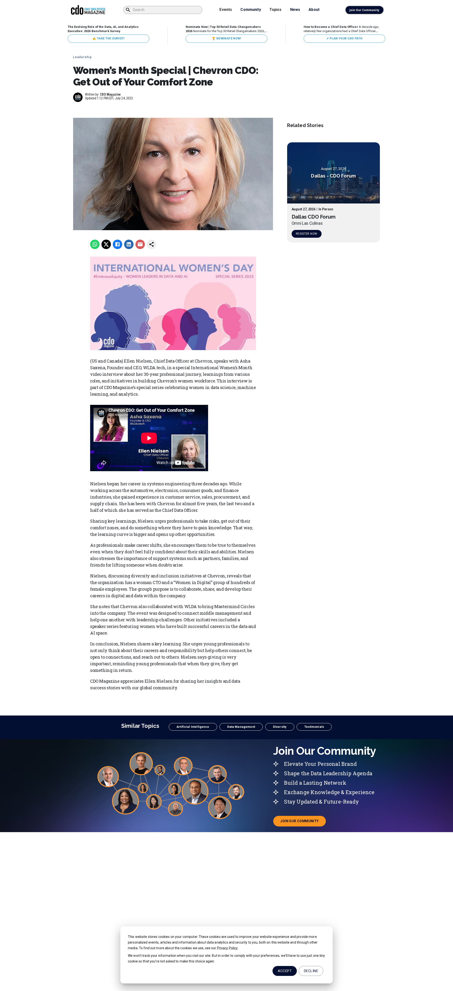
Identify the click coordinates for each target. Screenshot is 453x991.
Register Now (306, 233)
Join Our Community (364, 10)
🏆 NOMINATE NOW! (226, 38)
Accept (285, 971)
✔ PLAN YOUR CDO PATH (345, 38)
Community (250, 9)
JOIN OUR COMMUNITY (303, 822)
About (314, 9)
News (295, 9)
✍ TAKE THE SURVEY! (108, 38)
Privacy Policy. (227, 948)
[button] (193, 727)
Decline (311, 971)
